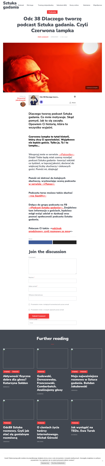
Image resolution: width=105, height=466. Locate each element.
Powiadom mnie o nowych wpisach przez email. (47, 310)
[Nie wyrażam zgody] (102, 461)
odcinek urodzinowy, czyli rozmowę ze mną (49, 230)
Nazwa (32, 277)
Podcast (21, 5)
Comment (32, 257)
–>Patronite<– (66, 154)
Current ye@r (34, 319)
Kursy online (74, 5)
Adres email (33, 286)
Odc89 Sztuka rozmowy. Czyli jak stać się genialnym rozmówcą (16, 433)
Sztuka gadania (11, 5)
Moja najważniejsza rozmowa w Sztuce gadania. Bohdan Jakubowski (84, 381)
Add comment (43, 37)
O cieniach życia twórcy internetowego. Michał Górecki (48, 433)
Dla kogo (30, 5)
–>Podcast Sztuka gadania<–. (46, 207)
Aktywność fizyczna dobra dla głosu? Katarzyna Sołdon (16, 380)
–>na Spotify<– (37, 195)
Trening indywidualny (46, 5)
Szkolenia (86, 5)
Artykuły (7, 371)
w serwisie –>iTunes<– (42, 184)
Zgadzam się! (45, 463)
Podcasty (52, 12)
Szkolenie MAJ (62, 5)
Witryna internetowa (36, 295)
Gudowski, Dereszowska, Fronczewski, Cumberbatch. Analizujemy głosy (50, 383)
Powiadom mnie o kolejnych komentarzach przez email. (50, 304)
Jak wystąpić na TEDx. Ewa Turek (83, 429)
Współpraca (97, 5)
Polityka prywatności (58, 463)
